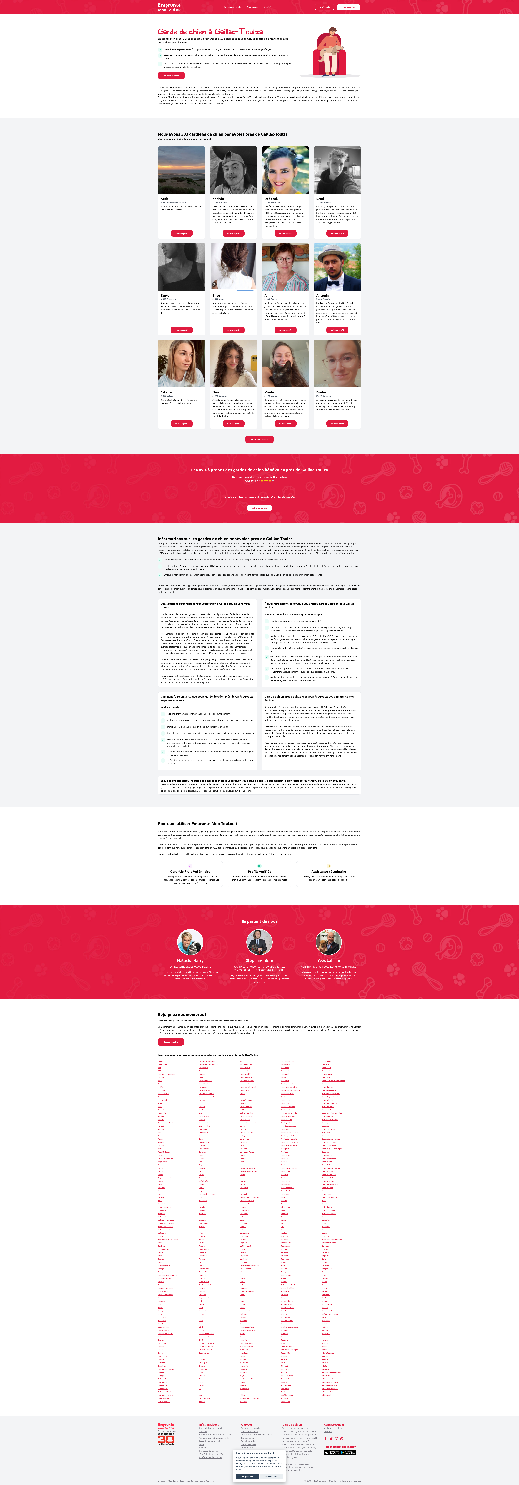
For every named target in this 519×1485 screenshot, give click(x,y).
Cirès (201, 1136)
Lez (241, 1275)
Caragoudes (162, 1356)
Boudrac (161, 1281)
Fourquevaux (204, 1268)
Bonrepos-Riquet (164, 1272)
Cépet (201, 1103)
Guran (201, 1382)
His (200, 1388)
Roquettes (285, 1388)
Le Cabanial (244, 1213)
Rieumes (284, 1372)
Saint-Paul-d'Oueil (328, 1171)
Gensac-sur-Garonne (206, 1337)
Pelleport (284, 1252)
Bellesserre (162, 1233)
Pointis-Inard (285, 1291)
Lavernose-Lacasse (247, 1200)
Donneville (203, 1178)
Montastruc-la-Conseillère (290, 1090)
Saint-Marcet (327, 1161)
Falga (201, 1233)
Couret (201, 1158)
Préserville (285, 1330)
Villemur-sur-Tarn (328, 1379)
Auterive (161, 1145)
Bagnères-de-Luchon (165, 1178)
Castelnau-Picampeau (166, 1395)
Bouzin (160, 1307)
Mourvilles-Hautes (287, 1191)
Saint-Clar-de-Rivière (329, 1090)
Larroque (243, 1165)
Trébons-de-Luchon (329, 1311)
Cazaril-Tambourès (205, 1084)
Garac (201, 1307)
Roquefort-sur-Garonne (290, 1379)
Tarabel (325, 1291)
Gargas (201, 1314)
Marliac (242, 1333)
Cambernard (162, 1343)
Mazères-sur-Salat (246, 1379)
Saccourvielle (327, 1061)
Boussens (161, 1301)
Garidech (202, 1317)
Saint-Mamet (327, 1155)
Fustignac (202, 1294)
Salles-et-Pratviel (328, 1210)
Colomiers (202, 1145)
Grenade (202, 1375)
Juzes (242, 1061)
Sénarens (325, 1265)
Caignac (161, 1340)
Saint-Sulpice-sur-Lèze (330, 1197)
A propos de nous (189, 1480)
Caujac (201, 1077)
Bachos (160, 1171)
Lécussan (243, 1223)
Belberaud (162, 1217)
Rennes (305, 1454)
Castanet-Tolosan (164, 1379)
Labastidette (244, 1090)
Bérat (160, 1243)
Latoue (242, 1174)
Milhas (242, 1395)
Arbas (160, 1080)
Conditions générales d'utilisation (215, 1434)
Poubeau (284, 1314)
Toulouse (325, 1301)
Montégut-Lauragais (288, 1126)
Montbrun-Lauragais (288, 1110)
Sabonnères (285, 1401)
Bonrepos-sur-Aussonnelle (167, 1275)
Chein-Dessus (204, 1116)
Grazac (201, 1372)
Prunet (283, 1337)
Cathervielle (203, 1067)
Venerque (326, 1343)
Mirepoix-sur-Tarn (287, 1061)
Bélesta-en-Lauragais (165, 1226)
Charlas (201, 1110)
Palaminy (284, 1230)
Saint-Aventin (327, 1074)
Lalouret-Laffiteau (246, 1132)
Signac (324, 1281)
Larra (242, 1161)
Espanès (202, 1210)
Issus (200, 1395)
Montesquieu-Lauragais (289, 1132)
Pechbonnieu (286, 1243)
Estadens (202, 1220)
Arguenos (161, 1090)
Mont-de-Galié (286, 1119)
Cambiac (161, 1346)
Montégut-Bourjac (288, 1123)
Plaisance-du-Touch (288, 1285)
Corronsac (202, 1152)
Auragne (161, 1116)
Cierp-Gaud (203, 1129)
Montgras (284, 1158)
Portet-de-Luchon (287, 1307)
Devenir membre (171, 1042)
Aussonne (161, 1142)
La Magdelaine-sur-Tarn (248, 1136)
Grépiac (202, 1379)
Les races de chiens (208, 1450)
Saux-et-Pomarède (329, 1243)
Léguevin (243, 1243)
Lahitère (243, 1129)
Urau (324, 1317)
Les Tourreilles (245, 1268)
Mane (242, 1324)
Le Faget (243, 1226)
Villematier (326, 1375)
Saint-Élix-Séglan (328, 1106)
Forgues (202, 1259)
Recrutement (247, 1447)
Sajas (324, 1200)
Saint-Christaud (327, 1087)
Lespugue (243, 1262)
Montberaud (285, 1100)
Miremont (243, 1401)
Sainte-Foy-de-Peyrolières (331, 1097)
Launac (242, 1184)
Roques (284, 1382)
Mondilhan (285, 1067)
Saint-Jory (326, 1132)
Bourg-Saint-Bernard (165, 1294)
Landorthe (244, 1142)
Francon (202, 1278)
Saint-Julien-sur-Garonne (331, 1139)
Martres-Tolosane (246, 1346)
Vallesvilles (326, 1333)
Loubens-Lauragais (247, 1291)
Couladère (203, 1155)
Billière (160, 1252)
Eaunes (201, 1187)
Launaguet (244, 1187)
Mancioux (243, 1320)
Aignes (160, 1061)
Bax (159, 1194)
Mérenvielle (244, 1388)
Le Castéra (244, 1217)
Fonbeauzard (204, 1249)
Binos (160, 1256)
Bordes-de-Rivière (164, 1278)
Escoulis (202, 1207)
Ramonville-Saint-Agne (289, 1350)
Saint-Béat (326, 1077)
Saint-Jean (326, 1126)
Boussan (161, 1298)
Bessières (161, 1246)
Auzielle (161, 1155)
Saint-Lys (325, 1152)
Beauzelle (161, 1213)
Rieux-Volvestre (287, 1375)
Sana (324, 1223)
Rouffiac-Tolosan (287, 1395)
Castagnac (161, 1375)
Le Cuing (243, 1220)
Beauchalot (162, 1204)
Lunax (242, 1301)
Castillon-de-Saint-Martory (208, 1064)
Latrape (243, 1181)
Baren (160, 1191)
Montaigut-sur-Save (288, 1084)
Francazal (202, 1275)
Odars (283, 1217)
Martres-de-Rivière (247, 1343)
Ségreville (326, 1256)
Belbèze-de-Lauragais (166, 1220)
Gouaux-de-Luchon (206, 1346)
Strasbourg (287, 1457)
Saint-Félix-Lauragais (329, 1110)
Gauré (201, 1324)
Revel (283, 1363)
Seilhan (324, 1262)
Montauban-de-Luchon (289, 1097)
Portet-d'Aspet (286, 1304)
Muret (283, 1197)
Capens (160, 1353)
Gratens (202, 1366)
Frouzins (202, 1291)
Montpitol (284, 1174)
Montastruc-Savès (287, 1093)
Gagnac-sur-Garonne (206, 1298)
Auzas (160, 1149)
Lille (310, 1450)
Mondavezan (285, 1064)
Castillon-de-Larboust (207, 1061)
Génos (201, 1330)
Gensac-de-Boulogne (206, 1333)
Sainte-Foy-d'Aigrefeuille (331, 1093)
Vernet (324, 1350)
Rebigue (284, 1356)
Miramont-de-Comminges (249, 1398)
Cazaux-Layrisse (204, 1090)
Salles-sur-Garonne (329, 1213)
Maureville (244, 1366)
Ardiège (161, 1087)
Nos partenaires (248, 1444)
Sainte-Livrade (327, 1100)
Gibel (201, 1340)
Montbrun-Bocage (288, 1106)
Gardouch (202, 1311)
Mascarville (244, 1350)
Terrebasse (326, 1294)
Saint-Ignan (326, 1123)
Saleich (324, 1204)
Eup (200, 1230)
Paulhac (284, 1233)
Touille (324, 1298)
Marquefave (244, 1337)
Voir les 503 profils (259, 439)
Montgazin (285, 1149)
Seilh (324, 1259)
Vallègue (325, 1330)
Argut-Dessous (163, 1093)
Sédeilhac (325, 1252)
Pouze (283, 1324)
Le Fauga (243, 1230)
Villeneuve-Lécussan (329, 1385)
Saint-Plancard (327, 1187)
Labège (242, 1093)
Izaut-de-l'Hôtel (204, 1398)
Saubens (325, 1233)
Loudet (242, 1294)
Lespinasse (244, 1256)
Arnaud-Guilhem (164, 1100)
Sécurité (267, 7)
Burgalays (161, 1324)
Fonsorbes (203, 1252)
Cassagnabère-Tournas (166, 1369)
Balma (160, 1184)
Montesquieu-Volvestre (289, 1136)
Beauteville (162, 1210)
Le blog (202, 1447)
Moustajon (285, 1194)
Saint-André (326, 1067)
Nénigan (284, 1204)
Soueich (325, 1288)
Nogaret (284, 1210)
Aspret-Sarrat (163, 1110)
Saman (324, 1217)
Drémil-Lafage (204, 1181)
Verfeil (324, 1346)
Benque (161, 1236)
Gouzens (202, 1356)
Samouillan (326, 1220)
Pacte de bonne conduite (211, 1428)
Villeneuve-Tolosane (329, 1392)
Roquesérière (286, 1385)
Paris (297, 1447)
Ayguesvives (162, 1161)
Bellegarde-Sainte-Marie (167, 1230)
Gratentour (203, 1369)
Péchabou (284, 1239)
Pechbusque (285, 1246)
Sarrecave (326, 1226)
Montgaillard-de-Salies (289, 1139)
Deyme (201, 1174)
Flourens (202, 1243)
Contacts (328, 1431)
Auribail (161, 1126)
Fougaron (202, 1265)
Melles (242, 1382)
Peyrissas (284, 1256)
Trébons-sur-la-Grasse (330, 1314)
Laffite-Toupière (246, 1110)
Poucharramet (286, 1317)
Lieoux (242, 1281)
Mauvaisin (243, 1369)
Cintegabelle (203, 1132)
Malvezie (243, 1317)
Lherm (242, 1278)
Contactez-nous (207, 1480)
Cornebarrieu (204, 1149)
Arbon (160, 1084)
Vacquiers (326, 1320)
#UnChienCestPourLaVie (211, 1454)
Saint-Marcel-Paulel (329, 1158)
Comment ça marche (232, 7)
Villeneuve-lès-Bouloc (330, 1388)
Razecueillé (285, 1353)
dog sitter (304, 1428)
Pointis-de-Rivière (287, 1288)
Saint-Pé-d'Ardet (328, 1178)
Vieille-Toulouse (328, 1353)
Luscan (242, 1307)
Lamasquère (244, 1139)
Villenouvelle (327, 1395)
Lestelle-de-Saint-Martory (249, 1265)
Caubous (202, 1074)
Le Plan (242, 1249)
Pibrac (283, 1265)
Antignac (161, 1077)
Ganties (201, 1304)
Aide (201, 1444)
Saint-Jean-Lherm (328, 1129)
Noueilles (284, 1213)
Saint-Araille (326, 1071)
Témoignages (252, 7)
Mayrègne (243, 1375)
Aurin (160, 1132)
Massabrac (244, 1353)
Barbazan (161, 1187)
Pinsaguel (284, 1272)
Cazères (202, 1100)
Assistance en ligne (333, 1428)
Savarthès (325, 1246)
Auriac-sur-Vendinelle (166, 1123)
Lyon (303, 1447)
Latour (242, 1178)
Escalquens (203, 1200)
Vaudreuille (326, 1337)
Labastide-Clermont (247, 1084)
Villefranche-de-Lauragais (331, 1372)
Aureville (161, 1119)
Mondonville (285, 1071)
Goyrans (202, 1359)
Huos (201, 1392)
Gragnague (203, 1363)
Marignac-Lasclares (247, 1327)
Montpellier (288, 1454)
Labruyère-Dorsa (246, 1100)
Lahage (242, 1126)
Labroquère (244, 1097)
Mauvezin (243, 1372)
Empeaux (202, 1191)
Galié (201, 1301)
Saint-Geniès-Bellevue (330, 1119)
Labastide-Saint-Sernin (248, 1087)
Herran (201, 1385)
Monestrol (285, 1080)
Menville (243, 1385)
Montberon (285, 1103)
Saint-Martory (327, 1165)
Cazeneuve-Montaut (206, 1097)
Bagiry (160, 1174)
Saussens (325, 1236)
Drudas (201, 1184)
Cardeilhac (162, 1366)
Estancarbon (203, 1223)
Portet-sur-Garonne (288, 1311)
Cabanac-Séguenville (165, 1333)
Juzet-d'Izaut (245, 1067)
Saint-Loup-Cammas (329, 1145)
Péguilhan (284, 1249)
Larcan (242, 1155)
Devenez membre (171, 75)
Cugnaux (202, 1165)
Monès (283, 1077)
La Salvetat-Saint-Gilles (248, 1171)
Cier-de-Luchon (204, 1123)
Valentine (325, 1327)
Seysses (325, 1278)
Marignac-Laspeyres (247, 1330)
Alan (159, 1067)
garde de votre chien (306, 1431)
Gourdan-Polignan (205, 1350)
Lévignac (243, 1272)
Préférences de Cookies (210, 1457)
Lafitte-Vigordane (246, 1113)
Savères (325, 1249)
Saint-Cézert (326, 1084)
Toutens (325, 1307)
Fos (200, 1262)
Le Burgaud (244, 1210)
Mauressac (244, 1363)
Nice (305, 1450)
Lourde (242, 1298)
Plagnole (284, 1281)
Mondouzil (285, 1074)
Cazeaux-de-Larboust (206, 1093)
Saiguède (325, 1064)
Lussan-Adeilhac (246, 1311)
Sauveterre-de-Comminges (332, 1239)
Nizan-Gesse (285, 1207)
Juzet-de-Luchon (246, 1064)
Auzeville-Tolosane (165, 1152)
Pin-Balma (284, 1268)
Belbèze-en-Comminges (166, 1223)
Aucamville (162, 1113)
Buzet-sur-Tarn (163, 1327)
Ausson (160, 1139)
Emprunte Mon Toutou (293, 1434)
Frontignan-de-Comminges (209, 1285)
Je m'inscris (324, 7)
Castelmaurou (163, 1388)
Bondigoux (162, 1268)
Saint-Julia (326, 1136)
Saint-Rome (326, 1191)
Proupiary (284, 1333)
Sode (324, 1285)
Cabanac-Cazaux (164, 1330)
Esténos (202, 1226)
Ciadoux (202, 1119)
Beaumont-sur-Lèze (165, 1207)
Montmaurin (285, 1165)
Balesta (160, 1181)
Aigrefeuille (162, 1064)
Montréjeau (285, 1181)
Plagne (283, 1278)
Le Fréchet (244, 1236)
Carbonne (161, 1363)
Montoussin (285, 1171)
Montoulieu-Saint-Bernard (290, 1168)
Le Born (243, 1207)
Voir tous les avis (259, 508)
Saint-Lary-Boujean (329, 1142)
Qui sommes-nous (249, 1431)
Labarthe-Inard (245, 1071)
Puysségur (285, 1343)
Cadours (161, 1337)
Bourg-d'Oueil (163, 1291)
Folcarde (202, 1246)
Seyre (324, 1275)
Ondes (283, 1220)
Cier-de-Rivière (204, 1126)
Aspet (160, 1106)
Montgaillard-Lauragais (289, 1142)
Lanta (242, 1145)
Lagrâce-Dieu (245, 1119)
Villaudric (325, 1369)
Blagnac (161, 1259)
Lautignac (243, 1191)
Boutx (160, 1304)
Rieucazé (284, 1366)
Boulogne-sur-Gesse (165, 1288)
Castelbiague (162, 1382)
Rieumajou (285, 1369)
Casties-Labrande (164, 1401)
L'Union (242, 1304)
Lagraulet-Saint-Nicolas (248, 1123)
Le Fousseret (244, 1233)
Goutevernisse (204, 1353)
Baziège (161, 1197)
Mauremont (244, 1359)
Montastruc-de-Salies (289, 1087)
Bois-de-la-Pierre (164, 1265)
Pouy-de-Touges (287, 1320)
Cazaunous (203, 1087)
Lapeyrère (244, 1149)
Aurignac (161, 1129)
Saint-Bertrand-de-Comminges (333, 1080)
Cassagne (161, 1372)
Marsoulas (243, 1340)
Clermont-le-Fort (205, 1142)
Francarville (203, 1272)
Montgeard (285, 1152)
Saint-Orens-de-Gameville (331, 1168)
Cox (200, 1161)
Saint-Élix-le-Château (329, 1103)
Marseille (286, 1450)
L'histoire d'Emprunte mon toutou (257, 1434)
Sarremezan (326, 1230)
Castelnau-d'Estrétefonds (167, 1392)
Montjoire (284, 1161)
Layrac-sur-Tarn (245, 1204)
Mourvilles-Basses (287, 1187)
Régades (284, 1359)
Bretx (160, 1314)
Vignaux (325, 1356)
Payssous (284, 1236)
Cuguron (202, 1168)
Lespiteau (243, 1259)
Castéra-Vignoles (164, 1398)
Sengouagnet (327, 1268)
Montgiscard (285, 1155)
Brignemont (162, 1317)
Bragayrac (161, 1311)
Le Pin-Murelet (245, 1246)
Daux (201, 1171)
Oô (282, 1223)
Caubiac (202, 1071)
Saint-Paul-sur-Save (329, 1174)
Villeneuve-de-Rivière (330, 1382)
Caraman (161, 1359)
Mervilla (243, 1392)
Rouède (284, 1392)
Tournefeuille (327, 1304)
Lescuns (243, 1252)
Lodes (242, 1285)
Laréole (243, 1158)
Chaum (201, 1113)
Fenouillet (202, 1236)
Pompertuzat (286, 1298)
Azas (159, 1165)
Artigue (161, 1103)
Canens (160, 1350)
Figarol (201, 1239)
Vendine (325, 1340)
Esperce (202, 1217)
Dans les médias (248, 1441)
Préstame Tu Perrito (292, 1470)
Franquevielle (204, 1281)
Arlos (160, 1097)
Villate (324, 1366)
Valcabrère (326, 1324)
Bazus (160, 1200)
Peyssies (284, 1262)
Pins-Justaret (286, 1275)
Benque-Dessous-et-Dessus (168, 1239)
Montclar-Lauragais (288, 1116)
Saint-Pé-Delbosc (328, 1181)
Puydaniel (284, 1340)
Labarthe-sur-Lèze (247, 1077)
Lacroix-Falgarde (246, 1106)
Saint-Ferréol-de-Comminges (332, 1113)
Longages (243, 1288)
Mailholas (243, 1314)
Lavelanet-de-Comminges (249, 1197)
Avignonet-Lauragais (165, 1158)
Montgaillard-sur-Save (289, 1145)
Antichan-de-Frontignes (166, 1074)
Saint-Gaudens (327, 1116)
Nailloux (284, 1200)
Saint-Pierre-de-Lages (330, 1184)
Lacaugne (243, 1103)
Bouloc (160, 1285)
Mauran (243, 1356)
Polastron (284, 1294)
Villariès (325, 1363)
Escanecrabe (203, 1204)
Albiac (160, 1071)
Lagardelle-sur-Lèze (247, 1116)
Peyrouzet (285, 1259)
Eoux (201, 1197)
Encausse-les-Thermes (207, 1194)
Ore (282, 1226)
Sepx (324, 1272)
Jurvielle (202, 1401)
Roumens (284, 1398)
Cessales (202, 1106)
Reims (298, 1454)
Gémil (201, 1327)
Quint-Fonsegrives (288, 1346)
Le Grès (243, 1239)
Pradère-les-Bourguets (289, 1327)
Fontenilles (203, 1256)
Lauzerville (244, 1194)
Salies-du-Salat (327, 1207)
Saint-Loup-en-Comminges (332, 1149)
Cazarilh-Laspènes (205, 1080)
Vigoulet (325, 1359)
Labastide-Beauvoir (247, 1080)
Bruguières (162, 1320)
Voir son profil (181, 233)
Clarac (201, 1139)
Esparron (202, 1213)
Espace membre (348, 7)
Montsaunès (285, 1184)
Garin (201, 1320)
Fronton (202, 1288)
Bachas (160, 1168)
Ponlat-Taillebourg (288, 1301)
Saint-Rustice (327, 1194)
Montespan (285, 1129)
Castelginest (162, 1385)
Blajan (160, 1262)
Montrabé (284, 1178)
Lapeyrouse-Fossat (247, 1152)
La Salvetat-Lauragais (247, 1168)
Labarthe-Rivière (246, 1074)
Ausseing (161, 1136)
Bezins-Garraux (163, 1249)
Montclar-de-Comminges (290, 1113)
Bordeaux (297, 1450)
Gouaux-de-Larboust (206, 1343)
